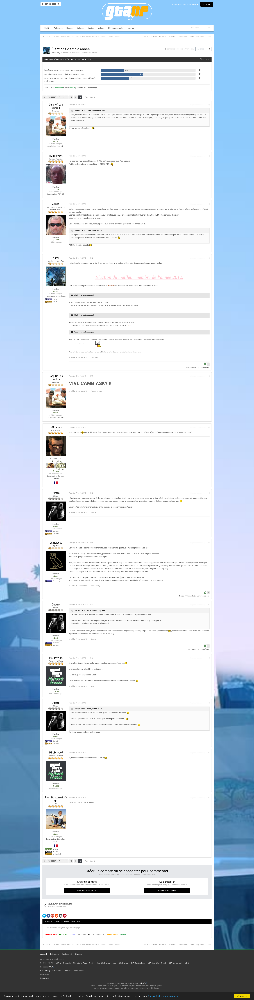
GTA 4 (91, 963)
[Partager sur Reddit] (56, 916)
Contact (78, 954)
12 (80, 97)
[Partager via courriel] (60, 916)
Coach (55, 203)
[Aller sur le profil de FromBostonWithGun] (56, 819)
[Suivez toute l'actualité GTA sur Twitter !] (46, 3)
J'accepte (242, 995)
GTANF (47, 28)
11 (75, 97)
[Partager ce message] (209, 105)
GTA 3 (163, 963)
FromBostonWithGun (56, 799)
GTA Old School (175, 963)
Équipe (209, 37)
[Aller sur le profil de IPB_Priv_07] (56, 676)
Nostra (181, 596)
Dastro (56, 493)
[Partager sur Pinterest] (65, 916)
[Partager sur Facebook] (48, 916)
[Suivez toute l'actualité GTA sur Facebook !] (42, 3)
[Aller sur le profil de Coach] (56, 225)
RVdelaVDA (55, 155)
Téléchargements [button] (115, 28)
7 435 (56, 471)
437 (56, 576)
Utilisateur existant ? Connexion (184, 4)
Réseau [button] (70, 28)
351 (56, 291)
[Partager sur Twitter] (44, 916)
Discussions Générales (90, 53)
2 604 (56, 189)
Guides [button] (91, 28)
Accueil (43, 954)
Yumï (57, 53)
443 (56, 526)
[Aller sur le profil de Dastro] (56, 511)
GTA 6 (50, 963)
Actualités (58, 28)
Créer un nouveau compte (86, 890)
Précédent (52, 97)
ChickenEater (191, 367)
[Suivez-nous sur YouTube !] (54, 3)
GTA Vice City (153, 963)
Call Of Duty (45, 971)
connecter (59, 88)
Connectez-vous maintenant (167, 890)
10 (71, 97)
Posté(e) (77, 105)
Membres (162, 37)
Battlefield (57, 971)
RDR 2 (186, 963)
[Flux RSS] (58, 3)
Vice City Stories (103, 963)
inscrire (72, 88)
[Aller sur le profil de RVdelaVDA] (56, 174)
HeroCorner (79, 971)
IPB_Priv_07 (55, 657)
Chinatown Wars (80, 963)
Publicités (54, 954)
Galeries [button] (80, 28)
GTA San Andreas (138, 963)
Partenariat (67, 954)
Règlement (200, 37)
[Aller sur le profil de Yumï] (46, 50)
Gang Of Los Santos (56, 106)
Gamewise (44, 978)
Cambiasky (55, 542)
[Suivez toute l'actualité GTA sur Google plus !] (50, 3)
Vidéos (101, 28)
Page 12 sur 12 (90, 97)
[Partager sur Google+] (52, 916)
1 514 (56, 240)
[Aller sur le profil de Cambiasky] (56, 561)
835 (56, 834)
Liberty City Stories (120, 963)
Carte (192, 37)
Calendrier (172, 37)
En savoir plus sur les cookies (163, 996)
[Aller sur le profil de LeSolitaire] (56, 446)
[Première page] (44, 97)
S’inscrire (206, 4)
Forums (130, 28)
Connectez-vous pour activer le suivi (180, 49)
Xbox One (68, 971)
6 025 (56, 691)
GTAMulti (67, 963)
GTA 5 (58, 963)
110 (56, 141)
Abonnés (201, 49)
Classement (182, 37)
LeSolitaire (55, 427)
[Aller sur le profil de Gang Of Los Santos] (56, 126)
